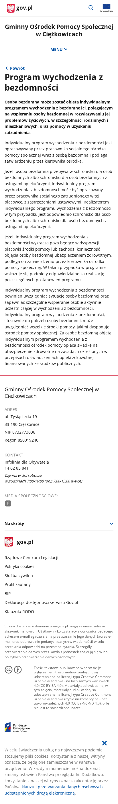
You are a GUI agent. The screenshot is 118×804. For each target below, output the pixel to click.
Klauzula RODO (19, 611)
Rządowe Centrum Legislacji (31, 557)
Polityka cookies (19, 566)
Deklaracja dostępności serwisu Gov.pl (41, 602)
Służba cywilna (19, 575)
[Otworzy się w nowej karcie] (8, 503)
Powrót (17, 68)
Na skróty (14, 523)
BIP (8, 593)
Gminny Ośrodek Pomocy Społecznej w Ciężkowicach (59, 30)
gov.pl (25, 542)
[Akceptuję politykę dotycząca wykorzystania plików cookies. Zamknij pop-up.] (104, 743)
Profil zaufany (18, 584)
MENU (56, 49)
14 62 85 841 (17, 468)
